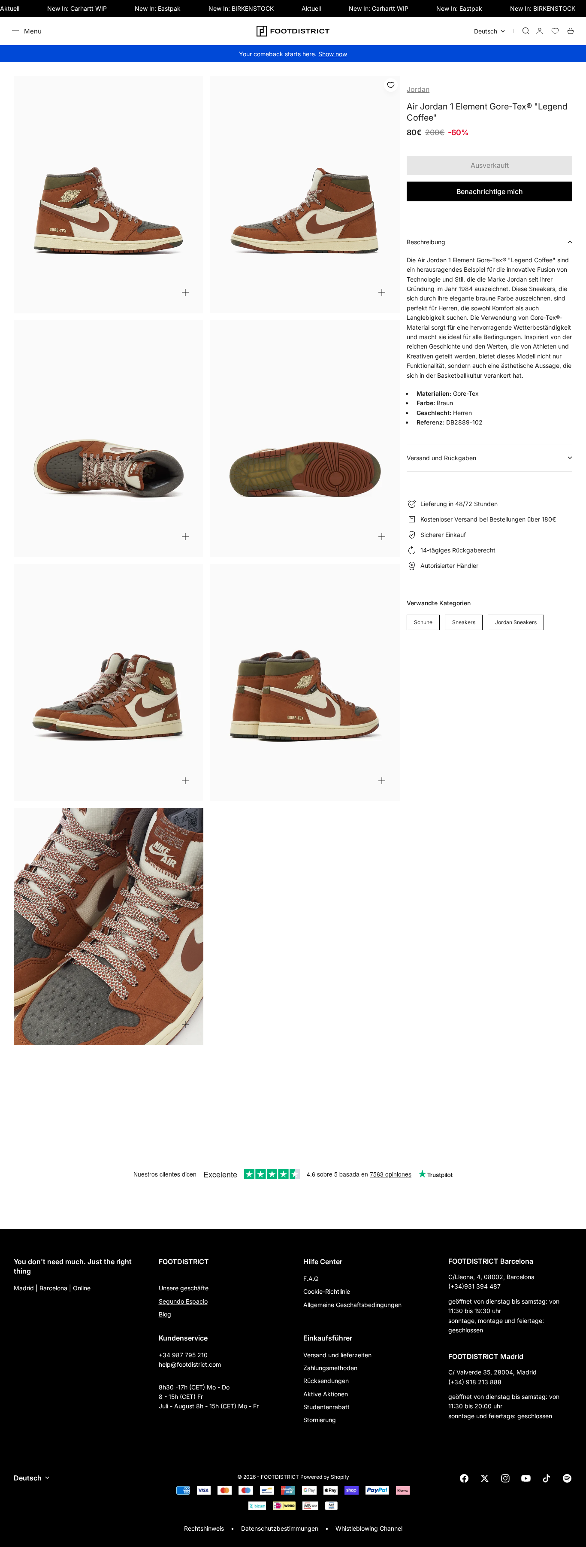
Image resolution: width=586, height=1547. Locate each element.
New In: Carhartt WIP (77, 8)
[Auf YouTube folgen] (526, 1478)
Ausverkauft (490, 165)
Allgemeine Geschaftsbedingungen (352, 1304)
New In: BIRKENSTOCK (241, 8)
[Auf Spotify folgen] (567, 1478)
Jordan (418, 89)
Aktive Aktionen (325, 1394)
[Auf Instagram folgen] (505, 1478)
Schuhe (423, 622)
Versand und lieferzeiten (337, 1355)
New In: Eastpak (158, 8)
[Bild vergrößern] (185, 292)
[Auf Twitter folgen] (485, 1478)
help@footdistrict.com (190, 1364)
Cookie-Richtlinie (326, 1291)
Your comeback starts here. (293, 54)
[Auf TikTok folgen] (546, 1478)
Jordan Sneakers (516, 622)
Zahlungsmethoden (330, 1367)
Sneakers (463, 622)
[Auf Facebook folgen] (464, 1478)
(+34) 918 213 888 (474, 1382)
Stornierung (319, 1419)
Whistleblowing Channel (368, 1528)
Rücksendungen (326, 1380)
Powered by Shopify (324, 1477)
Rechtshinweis (204, 1528)
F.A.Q (311, 1278)
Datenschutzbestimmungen (279, 1528)
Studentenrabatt (326, 1406)
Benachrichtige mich (489, 191)
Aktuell (9, 8)
